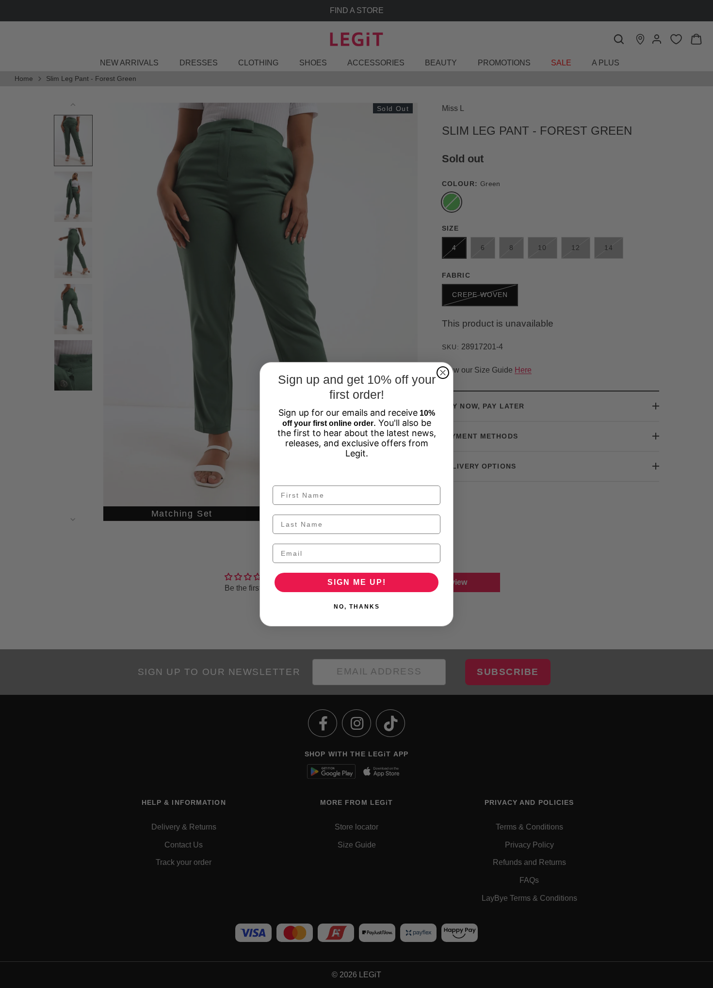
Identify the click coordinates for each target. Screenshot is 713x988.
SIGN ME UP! (356, 582)
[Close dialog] (443, 372)
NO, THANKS (357, 606)
